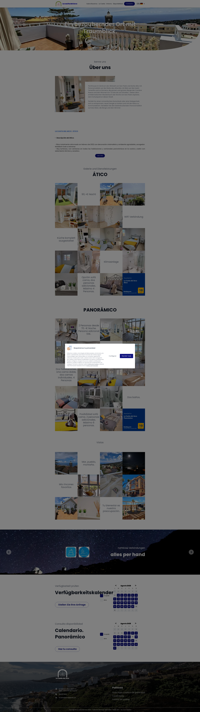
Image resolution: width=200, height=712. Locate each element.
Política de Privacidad (92, 365)
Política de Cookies (93, 364)
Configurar (112, 356)
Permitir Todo (126, 356)
